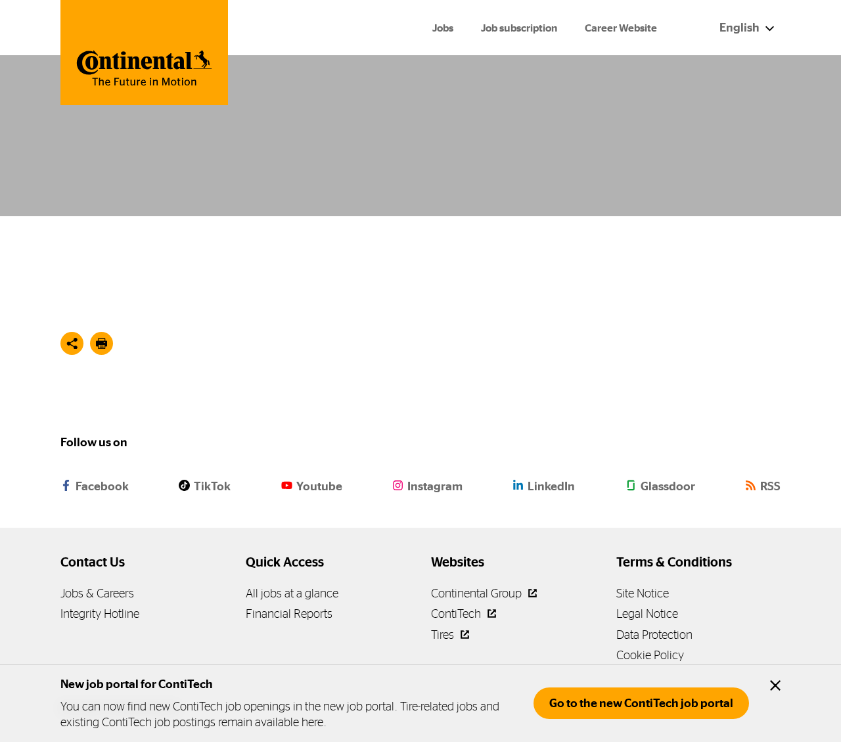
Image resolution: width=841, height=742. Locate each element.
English (740, 27)
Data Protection (654, 634)
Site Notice (642, 593)
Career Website (621, 28)
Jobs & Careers (97, 593)
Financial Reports (289, 613)
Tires (444, 634)
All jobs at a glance (292, 593)
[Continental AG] (144, 52)
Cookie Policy (650, 655)
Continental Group (477, 593)
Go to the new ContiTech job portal (641, 703)
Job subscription (519, 28)
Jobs (442, 28)
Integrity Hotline (99, 613)
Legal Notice (647, 613)
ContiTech (457, 613)
